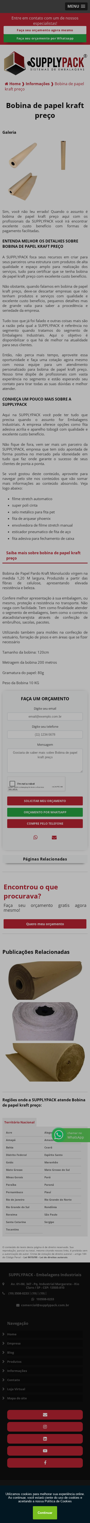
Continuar (45, 1513)
